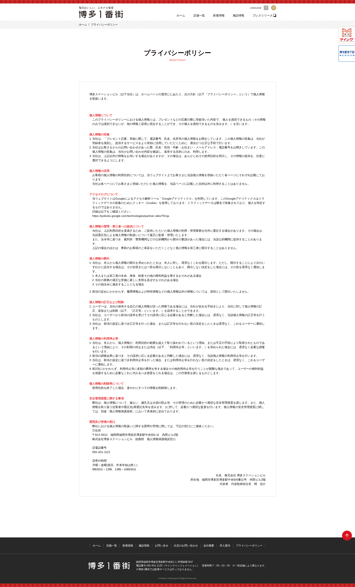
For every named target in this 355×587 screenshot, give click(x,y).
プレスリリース (262, 15)
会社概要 (208, 545)
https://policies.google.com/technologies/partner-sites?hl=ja (130, 215)
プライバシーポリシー (249, 545)
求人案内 (225, 545)
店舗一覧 (199, 15)
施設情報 (238, 15)
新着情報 (219, 15)
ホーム (180, 15)
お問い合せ (161, 545)
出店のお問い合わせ (186, 545)
